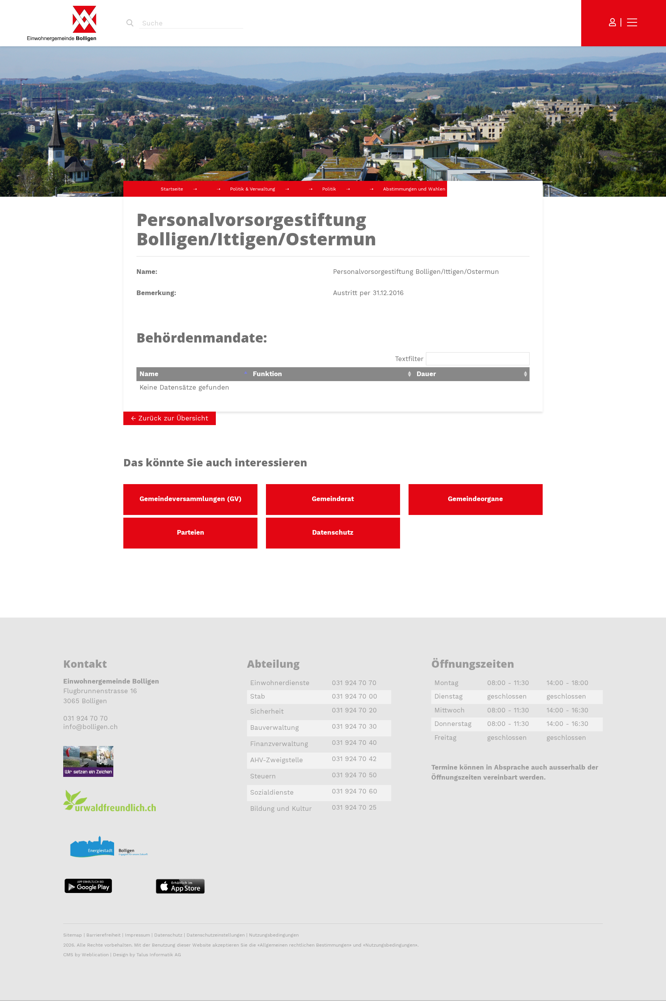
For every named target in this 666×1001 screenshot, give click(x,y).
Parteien (190, 532)
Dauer (426, 374)
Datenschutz (332, 532)
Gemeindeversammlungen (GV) (191, 499)
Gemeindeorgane (475, 499)
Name (149, 374)
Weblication (95, 954)
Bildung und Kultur (281, 808)
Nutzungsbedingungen (274, 935)
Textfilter (410, 359)
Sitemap (72, 935)
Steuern (263, 776)
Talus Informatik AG (158, 954)
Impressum (137, 935)
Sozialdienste (272, 792)
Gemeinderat (333, 499)
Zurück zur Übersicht (173, 418)
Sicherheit (267, 711)
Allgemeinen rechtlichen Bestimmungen (304, 945)
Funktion (267, 374)
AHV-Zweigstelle (276, 760)
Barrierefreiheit (104, 935)
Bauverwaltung (274, 727)
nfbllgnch (91, 727)
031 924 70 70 (85, 718)
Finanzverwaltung (279, 744)
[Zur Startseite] (61, 23)
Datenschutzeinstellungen (216, 935)
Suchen (130, 23)
